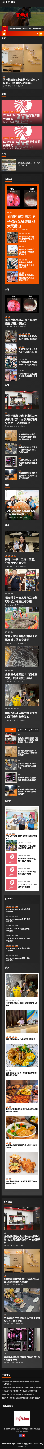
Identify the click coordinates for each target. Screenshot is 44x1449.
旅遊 (18, 507)
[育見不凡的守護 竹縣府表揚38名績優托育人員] (12, 250)
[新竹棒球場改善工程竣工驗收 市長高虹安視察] (12, 263)
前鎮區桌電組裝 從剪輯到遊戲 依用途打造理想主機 (28, 462)
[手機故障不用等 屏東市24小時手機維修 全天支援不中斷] (22, 58)
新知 (12, 112)
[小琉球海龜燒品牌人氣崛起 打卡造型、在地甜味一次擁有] (22, 1163)
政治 (23, 233)
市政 (23, 246)
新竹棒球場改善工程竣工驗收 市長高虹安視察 (26, 264)
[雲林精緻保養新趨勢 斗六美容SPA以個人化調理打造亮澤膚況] (11, 435)
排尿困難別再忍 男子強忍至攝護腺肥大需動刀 (21, 221)
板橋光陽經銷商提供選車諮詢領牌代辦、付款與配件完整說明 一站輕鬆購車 (21, 419)
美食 (18, 708)
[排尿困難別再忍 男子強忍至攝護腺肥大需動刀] (22, 197)
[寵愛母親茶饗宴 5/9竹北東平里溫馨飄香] (22, 1021)
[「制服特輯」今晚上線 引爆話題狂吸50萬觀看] (11, 845)
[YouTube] (23, 1435)
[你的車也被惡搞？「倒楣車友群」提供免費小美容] (22, 656)
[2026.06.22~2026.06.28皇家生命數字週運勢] (11, 871)
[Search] (37, 34)
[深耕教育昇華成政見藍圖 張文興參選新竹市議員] (12, 276)
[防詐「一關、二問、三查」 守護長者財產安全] (22, 541)
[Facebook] (20, 1435)
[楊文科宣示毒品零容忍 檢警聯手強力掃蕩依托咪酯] (22, 580)
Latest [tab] (10, 730)
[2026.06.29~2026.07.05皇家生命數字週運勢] (11, 858)
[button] (9, 33)
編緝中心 (19, 122)
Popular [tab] (23, 730)
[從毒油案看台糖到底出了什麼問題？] (9, 165)
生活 (4, 76)
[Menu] (9, 33)
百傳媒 (22, 14)
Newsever (37, 1444)
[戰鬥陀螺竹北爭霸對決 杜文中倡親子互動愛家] (12, 237)
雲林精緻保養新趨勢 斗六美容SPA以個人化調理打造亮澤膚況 (28, 437)
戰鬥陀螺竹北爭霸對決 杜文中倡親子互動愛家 (26, 239)
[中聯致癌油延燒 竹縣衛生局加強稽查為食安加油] (22, 695)
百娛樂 (17, 112)
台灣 (8, 212)
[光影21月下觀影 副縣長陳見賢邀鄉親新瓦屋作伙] (22, 818)
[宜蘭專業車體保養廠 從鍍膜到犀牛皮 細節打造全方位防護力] (11, 474)
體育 (29, 233)
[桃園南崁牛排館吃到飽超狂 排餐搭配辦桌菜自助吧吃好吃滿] (22, 1091)
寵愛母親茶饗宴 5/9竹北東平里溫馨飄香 (20, 1039)
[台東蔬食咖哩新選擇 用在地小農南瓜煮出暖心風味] (22, 1127)
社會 (15, 555)
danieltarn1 (25, 229)
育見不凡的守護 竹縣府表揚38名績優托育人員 (26, 252)
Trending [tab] (34, 730)
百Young (6, 112)
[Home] (4, 34)
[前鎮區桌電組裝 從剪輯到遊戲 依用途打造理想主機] (11, 461)
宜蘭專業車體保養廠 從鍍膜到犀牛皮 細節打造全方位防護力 (28, 475)
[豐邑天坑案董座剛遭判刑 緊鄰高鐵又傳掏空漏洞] (22, 618)
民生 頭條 (20, 86)
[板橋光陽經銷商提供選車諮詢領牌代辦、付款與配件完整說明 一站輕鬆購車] (22, 400)
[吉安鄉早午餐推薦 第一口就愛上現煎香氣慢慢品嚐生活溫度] (22, 1055)
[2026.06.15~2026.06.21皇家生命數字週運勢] (11, 884)
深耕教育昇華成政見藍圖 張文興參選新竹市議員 (26, 277)
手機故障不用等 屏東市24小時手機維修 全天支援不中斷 (28, 449)
